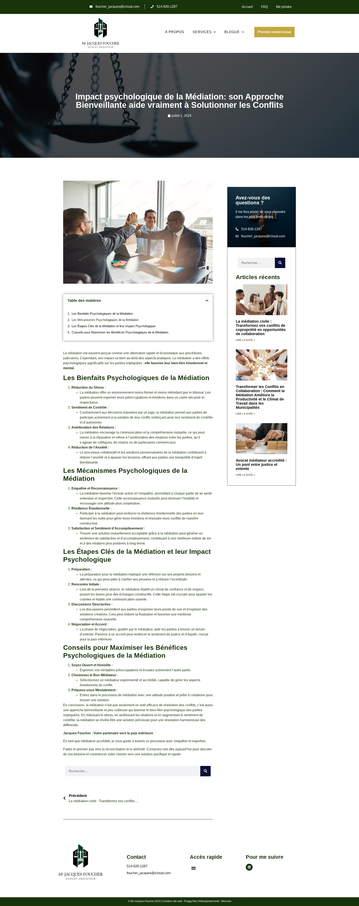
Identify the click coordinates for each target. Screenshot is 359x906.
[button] (206, 300)
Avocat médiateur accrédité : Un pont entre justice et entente (261, 464)
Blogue (232, 32)
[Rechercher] (205, 771)
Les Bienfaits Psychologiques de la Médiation (102, 313)
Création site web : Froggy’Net (179, 901)
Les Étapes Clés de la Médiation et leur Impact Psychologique (113, 326)
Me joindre (284, 7)
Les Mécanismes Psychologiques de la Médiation (105, 320)
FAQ (264, 7)
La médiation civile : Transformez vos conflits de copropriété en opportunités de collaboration (261, 327)
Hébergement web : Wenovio (214, 901)
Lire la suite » (245, 340)
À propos (174, 32)
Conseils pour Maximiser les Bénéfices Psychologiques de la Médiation (120, 332)
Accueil (247, 7)
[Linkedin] (249, 867)
